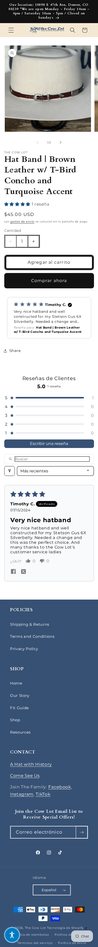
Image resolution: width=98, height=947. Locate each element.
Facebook (59, 786)
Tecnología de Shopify (67, 928)
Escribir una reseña (49, 443)
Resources (20, 732)
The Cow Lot (35, 928)
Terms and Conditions (32, 636)
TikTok (43, 794)
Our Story (19, 695)
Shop (15, 719)
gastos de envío (22, 221)
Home (16, 683)
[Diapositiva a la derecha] (60, 142)
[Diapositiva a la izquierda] (37, 142)
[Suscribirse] (82, 832)
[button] (11, 30)
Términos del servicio (35, 943)
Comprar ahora (49, 280)
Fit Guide (19, 707)
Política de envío (72, 943)
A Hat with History (31, 764)
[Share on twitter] (23, 572)
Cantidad (12, 230)
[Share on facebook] (13, 571)
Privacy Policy (24, 648)
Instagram (21, 794)
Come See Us (24, 775)
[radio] (7, 204)
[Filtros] (9, 471)
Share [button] (15, 350)
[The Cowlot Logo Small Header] (47, 30)
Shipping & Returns (29, 624)
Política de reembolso (30, 934)
